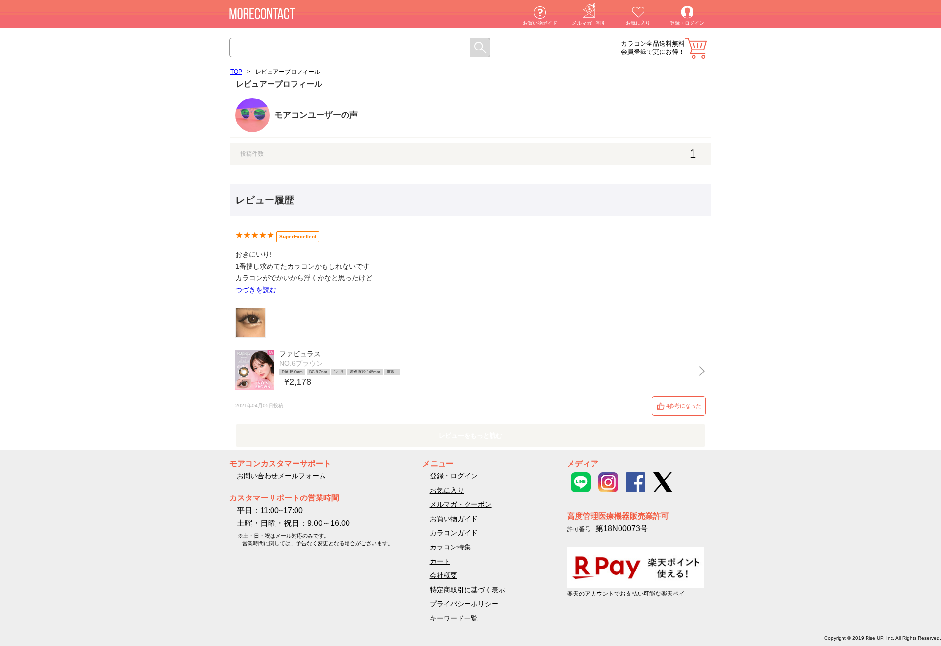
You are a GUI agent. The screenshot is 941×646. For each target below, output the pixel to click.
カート (696, 48)
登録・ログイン (687, 22)
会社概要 (443, 575)
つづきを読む (255, 290)
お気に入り (638, 22)
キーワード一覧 (454, 618)
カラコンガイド (454, 533)
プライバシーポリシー (464, 604)
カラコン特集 (450, 547)
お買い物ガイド (540, 22)
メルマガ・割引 (589, 22)
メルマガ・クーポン (461, 504)
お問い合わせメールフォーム (281, 476)
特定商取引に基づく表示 (467, 590)
